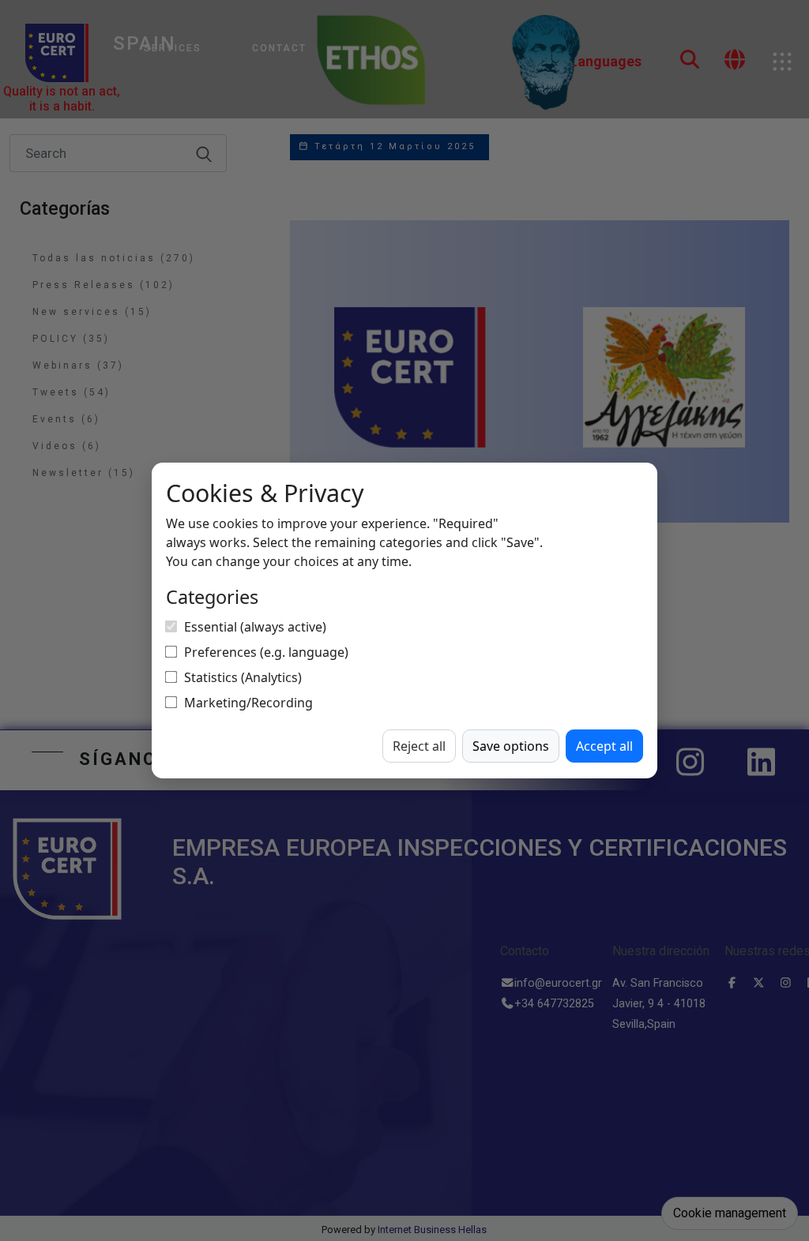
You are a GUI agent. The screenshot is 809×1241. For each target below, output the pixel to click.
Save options (510, 746)
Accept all (604, 746)
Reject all (419, 746)
